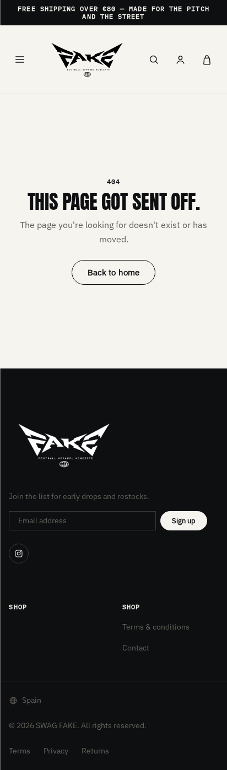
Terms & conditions (156, 627)
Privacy (56, 751)
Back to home (114, 272)
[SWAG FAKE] (86, 59)
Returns (95, 751)
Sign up (184, 520)
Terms (19, 751)
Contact (135, 648)
